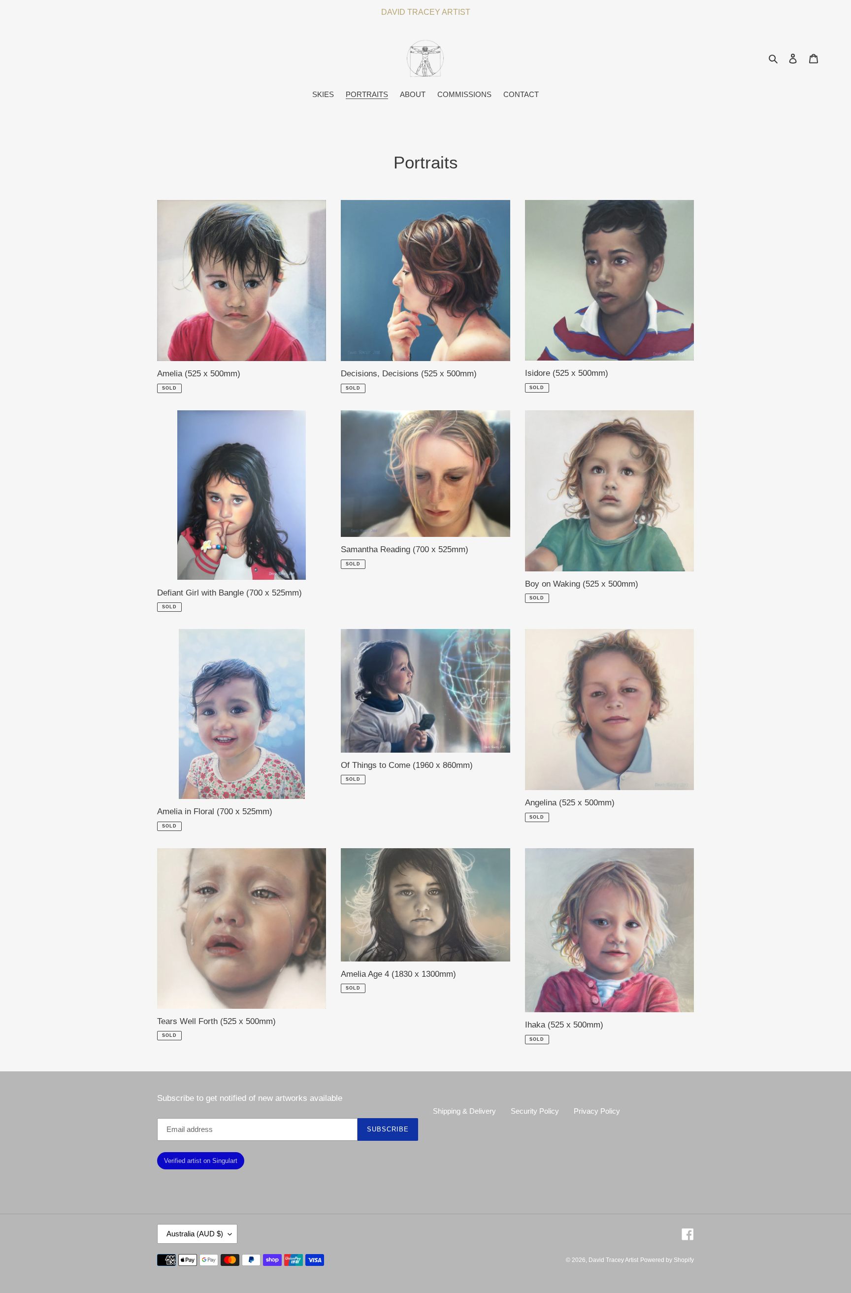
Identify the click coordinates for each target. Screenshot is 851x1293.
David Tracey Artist (613, 1260)
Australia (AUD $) (194, 1233)
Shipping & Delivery (464, 1111)
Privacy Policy (597, 1111)
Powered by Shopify (667, 1260)
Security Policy (535, 1111)
